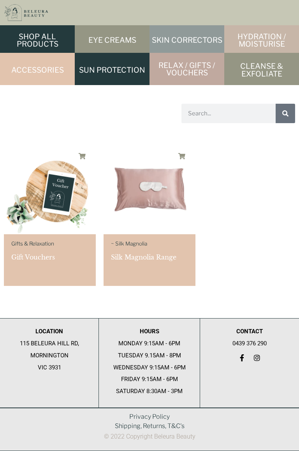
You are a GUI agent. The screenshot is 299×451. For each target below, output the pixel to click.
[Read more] (82, 156)
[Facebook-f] (242, 357)
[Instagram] (256, 357)
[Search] (285, 113)
